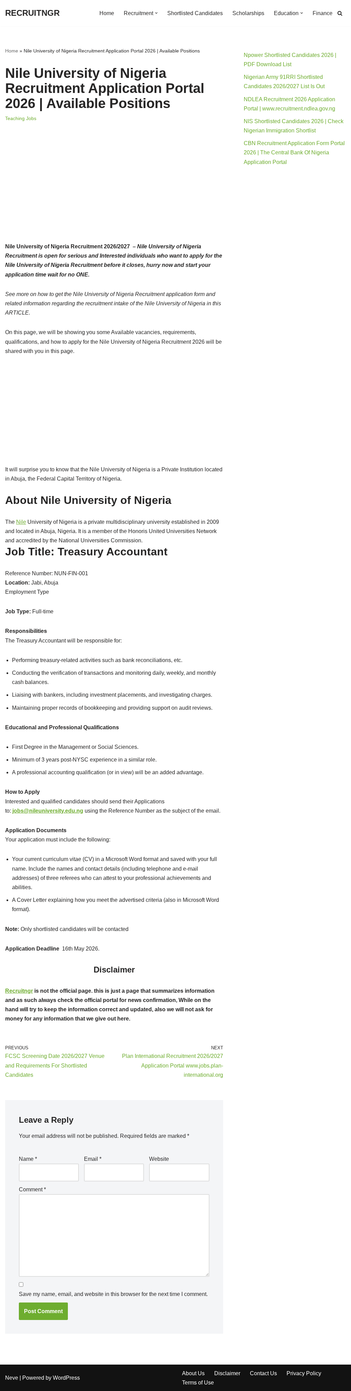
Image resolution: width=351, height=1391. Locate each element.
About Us (193, 1373)
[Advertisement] (114, 191)
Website (159, 1159)
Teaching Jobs (20, 118)
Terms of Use (198, 1383)
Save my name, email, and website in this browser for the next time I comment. (113, 1294)
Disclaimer (227, 1373)
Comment (32, 1189)
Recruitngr (19, 991)
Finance (322, 13)
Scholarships (248, 13)
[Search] (339, 13)
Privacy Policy (304, 1373)
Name (28, 1159)
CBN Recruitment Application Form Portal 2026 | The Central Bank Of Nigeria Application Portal (294, 152)
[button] (156, 13)
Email (92, 1159)
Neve (11, 1378)
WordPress (66, 1378)
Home (106, 13)
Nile (21, 522)
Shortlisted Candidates (195, 13)
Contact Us (263, 1373)
